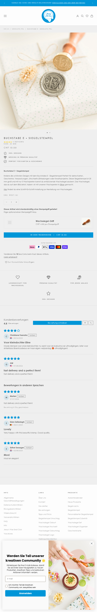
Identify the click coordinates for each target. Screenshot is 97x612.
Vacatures (8, 534)
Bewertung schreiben (57, 323)
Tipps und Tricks (45, 514)
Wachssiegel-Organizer (78, 526)
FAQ (5, 521)
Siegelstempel (18, 29)
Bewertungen (44, 510)
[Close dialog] (92, 543)
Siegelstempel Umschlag (49, 518)
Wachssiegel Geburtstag (49, 531)
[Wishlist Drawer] (87, 16)
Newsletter (43, 506)
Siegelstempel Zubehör (77, 518)
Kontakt (42, 502)
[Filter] (85, 323)
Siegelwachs (73, 506)
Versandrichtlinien (11, 517)
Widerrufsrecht (10, 513)
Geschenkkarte (74, 531)
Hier (5, 189)
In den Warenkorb (48, 235)
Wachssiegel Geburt (47, 522)
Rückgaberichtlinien (12, 509)
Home (6, 29)
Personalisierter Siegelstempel (80, 514)
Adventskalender (75, 498)
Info (5, 525)
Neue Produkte (74, 502)
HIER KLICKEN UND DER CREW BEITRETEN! (68, 3)
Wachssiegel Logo (46, 535)
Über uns (42, 498)
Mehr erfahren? (10, 257)
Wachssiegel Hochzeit (48, 526)
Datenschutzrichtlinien (13, 505)
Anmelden (25, 593)
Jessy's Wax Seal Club (13, 529)
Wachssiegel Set (75, 522)
